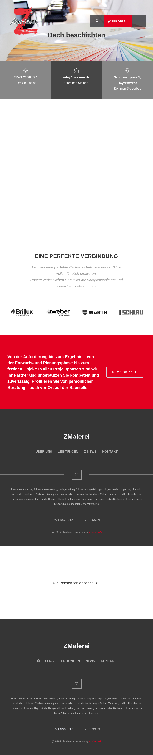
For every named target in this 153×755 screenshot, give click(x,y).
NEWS (90, 661)
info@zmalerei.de (76, 77)
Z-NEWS (90, 451)
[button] (97, 21)
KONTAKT (110, 451)
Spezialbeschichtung (22, 138)
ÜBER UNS (43, 451)
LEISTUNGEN (68, 451)
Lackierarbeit (38, 133)
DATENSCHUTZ (63, 519)
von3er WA (95, 531)
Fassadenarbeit (18, 133)
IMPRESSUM (92, 519)
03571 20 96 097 (25, 77)
